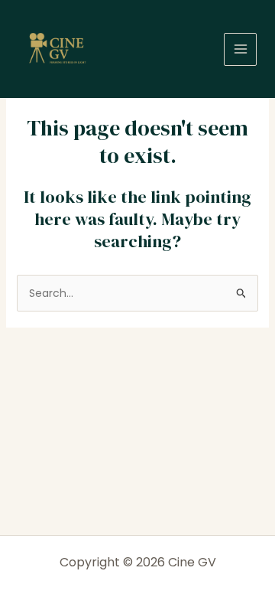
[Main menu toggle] (240, 49)
